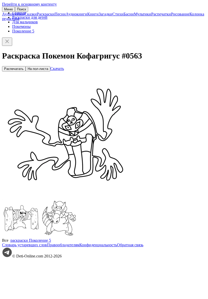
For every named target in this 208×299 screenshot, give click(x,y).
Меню (8, 9)
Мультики (142, 14)
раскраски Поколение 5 (30, 240)
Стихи (118, 14)
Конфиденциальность (98, 245)
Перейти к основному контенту (29, 4)
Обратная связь (130, 245)
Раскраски (46, 14)
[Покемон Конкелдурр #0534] (21, 236)
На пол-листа (38, 69)
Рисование (180, 14)
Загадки (105, 14)
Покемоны (21, 26)
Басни (129, 14)
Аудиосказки (13, 14)
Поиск (21, 9)
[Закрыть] (7, 42)
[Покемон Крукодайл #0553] (59, 236)
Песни (60, 14)
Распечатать (14, 69)
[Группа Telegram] (7, 256)
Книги (93, 14)
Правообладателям (63, 245)
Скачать (57, 68)
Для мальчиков (25, 22)
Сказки (30, 14)
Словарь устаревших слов (24, 245)
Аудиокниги (76, 14)
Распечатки (161, 14)
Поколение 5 (23, 31)
